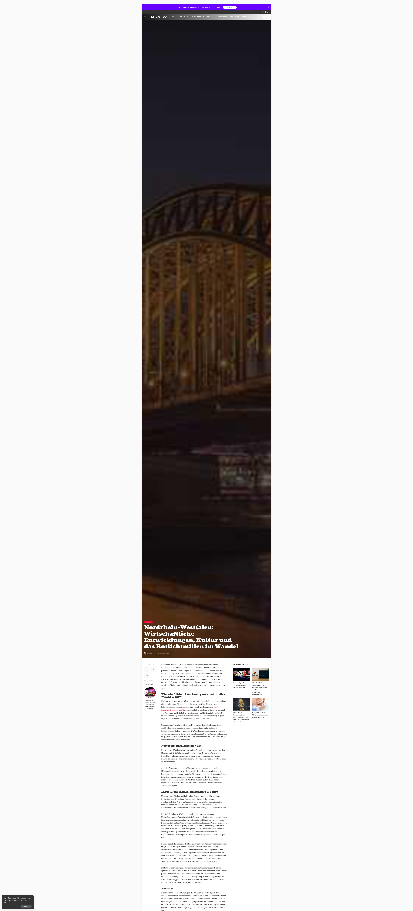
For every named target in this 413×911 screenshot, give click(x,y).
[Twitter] (265, 12)
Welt (148, 622)
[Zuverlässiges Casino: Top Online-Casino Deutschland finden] (241, 674)
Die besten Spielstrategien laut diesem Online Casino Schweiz (150, 704)
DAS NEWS (159, 17)
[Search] (267, 17)
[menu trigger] (146, 17)
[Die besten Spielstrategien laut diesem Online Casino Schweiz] (150, 692)
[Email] (146, 675)
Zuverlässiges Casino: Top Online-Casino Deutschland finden (240, 685)
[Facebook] (262, 12)
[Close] (269, 7)
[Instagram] (267, 12)
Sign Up (229, 7)
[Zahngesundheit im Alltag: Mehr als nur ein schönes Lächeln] (260, 704)
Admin (149, 653)
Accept (26, 906)
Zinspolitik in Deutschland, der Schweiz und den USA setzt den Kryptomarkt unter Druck (241, 717)
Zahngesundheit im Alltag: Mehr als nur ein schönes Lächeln (260, 715)
